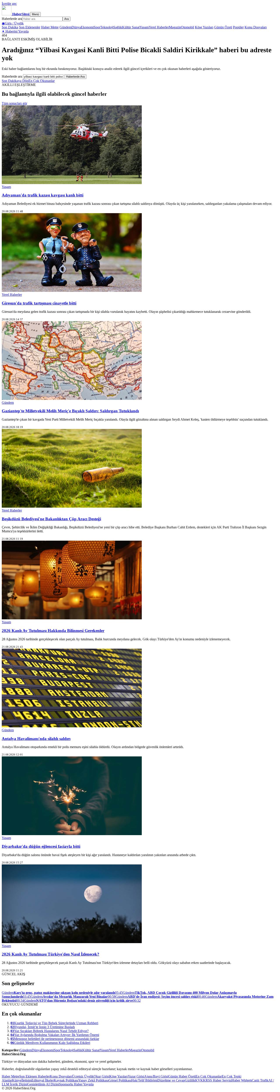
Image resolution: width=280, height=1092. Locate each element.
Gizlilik (190, 1080)
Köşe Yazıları (204, 27)
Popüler (238, 27)
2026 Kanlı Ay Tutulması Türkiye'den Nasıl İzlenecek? (50, 954)
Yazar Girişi (136, 1076)
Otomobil (187, 27)
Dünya (76, 27)
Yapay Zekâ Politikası (93, 1080)
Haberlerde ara (12, 19)
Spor (97, 27)
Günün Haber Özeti (182, 1076)
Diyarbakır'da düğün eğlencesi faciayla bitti (41, 846)
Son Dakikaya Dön (15, 81)
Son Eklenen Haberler (34, 1076)
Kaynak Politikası (66, 1080)
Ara (66, 19)
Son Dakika (10, 27)
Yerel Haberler (159, 27)
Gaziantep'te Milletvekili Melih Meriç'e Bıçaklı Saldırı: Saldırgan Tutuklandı (70, 411)
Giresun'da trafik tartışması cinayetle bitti (39, 303)
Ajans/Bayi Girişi (156, 1076)
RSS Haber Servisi (219, 1080)
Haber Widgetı (242, 1080)
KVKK (200, 1080)
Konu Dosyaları (256, 27)
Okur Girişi (101, 1076)
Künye (16, 1080)
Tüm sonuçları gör (14, 103)
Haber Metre (50, 27)
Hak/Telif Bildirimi (144, 1080)
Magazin (175, 27)
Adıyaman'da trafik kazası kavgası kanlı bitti (42, 195)
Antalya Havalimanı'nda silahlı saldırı (36, 738)
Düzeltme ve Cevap (171, 1080)
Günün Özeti (223, 27)
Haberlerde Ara (75, 76)
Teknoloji (106, 27)
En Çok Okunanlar (41, 81)
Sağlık (117, 27)
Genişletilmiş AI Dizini (43, 1084)
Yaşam (144, 27)
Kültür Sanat (131, 27)
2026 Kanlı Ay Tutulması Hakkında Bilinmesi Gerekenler (53, 630)
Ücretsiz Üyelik (83, 1076)
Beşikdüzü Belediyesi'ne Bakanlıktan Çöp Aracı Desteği (51, 519)
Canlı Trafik (260, 1080)
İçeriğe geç (9, 3)
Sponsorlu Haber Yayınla (76, 1084)
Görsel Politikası (119, 1080)
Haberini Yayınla (15, 31)
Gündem (66, 27)
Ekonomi (87, 27)
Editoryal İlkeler (43, 1080)
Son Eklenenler (29, 27)
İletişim (26, 1080)
